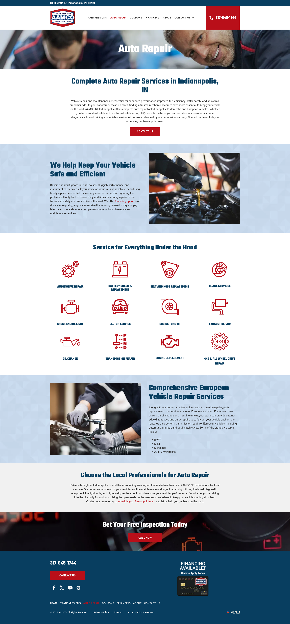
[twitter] (62, 588)
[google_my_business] (78, 588)
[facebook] (54, 588)
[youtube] (70, 588)
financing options (125, 201)
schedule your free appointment (136, 501)
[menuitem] (97, 17)
